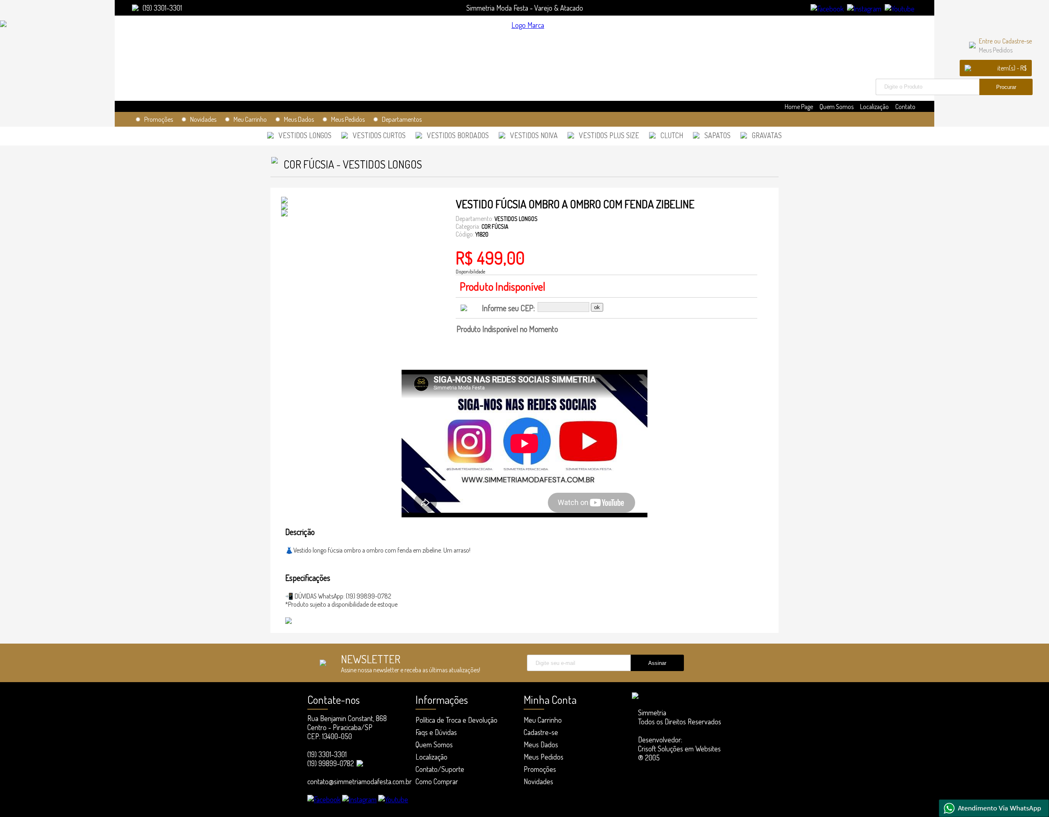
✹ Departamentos (397, 119)
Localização (874, 106)
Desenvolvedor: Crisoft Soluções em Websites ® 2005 (679, 748)
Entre (985, 41)
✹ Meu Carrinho (246, 119)
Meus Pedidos (996, 50)
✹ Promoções (154, 119)
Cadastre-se (1017, 41)
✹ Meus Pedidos (343, 119)
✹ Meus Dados (294, 119)
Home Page (799, 106)
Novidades (538, 781)
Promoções (540, 769)
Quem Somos (837, 106)
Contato (905, 106)
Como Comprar (437, 781)
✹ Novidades (198, 119)
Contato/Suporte (440, 769)
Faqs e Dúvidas (436, 732)
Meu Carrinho (543, 719)
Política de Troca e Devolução (456, 719)
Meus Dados (541, 744)
